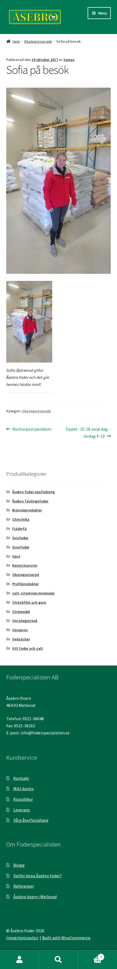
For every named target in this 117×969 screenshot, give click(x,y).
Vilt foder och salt (27, 648)
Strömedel (21, 611)
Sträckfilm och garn (29, 602)
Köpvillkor (23, 799)
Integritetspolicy (22, 937)
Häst (16, 556)
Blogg (19, 865)
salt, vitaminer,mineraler (33, 593)
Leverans (21, 809)
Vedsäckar (21, 639)
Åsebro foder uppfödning (33, 491)
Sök (58, 959)
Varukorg (90, 955)
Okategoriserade (38, 41)
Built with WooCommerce (66, 937)
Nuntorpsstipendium (31, 429)
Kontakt (21, 778)
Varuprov (20, 629)
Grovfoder (20, 547)
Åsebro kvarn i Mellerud (35, 896)
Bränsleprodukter (27, 510)
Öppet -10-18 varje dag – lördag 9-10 (88, 432)
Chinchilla (20, 519)
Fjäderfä (19, 528)
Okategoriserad (25, 574)
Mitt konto (23, 788)
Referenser (23, 886)
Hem (16, 41)
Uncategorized (24, 620)
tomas (69, 59)
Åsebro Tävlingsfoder (30, 501)
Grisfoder (20, 537)
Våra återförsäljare (30, 820)
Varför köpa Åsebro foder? (37, 875)
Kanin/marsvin (24, 565)
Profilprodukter (25, 583)
